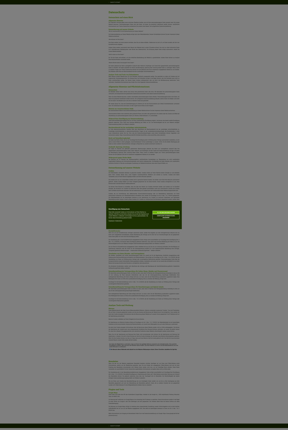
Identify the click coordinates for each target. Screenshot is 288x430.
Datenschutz (118, 221)
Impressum (112, 221)
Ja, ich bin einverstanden (166, 212)
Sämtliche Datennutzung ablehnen (166, 216)
